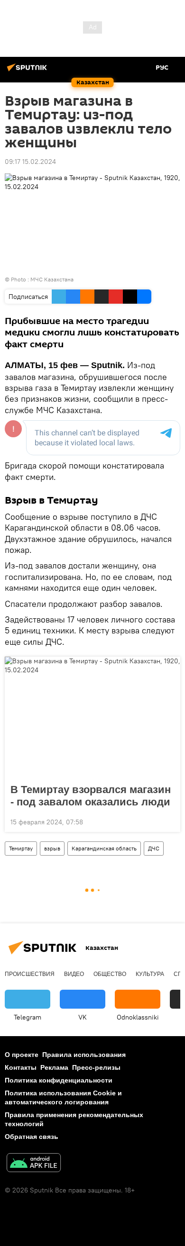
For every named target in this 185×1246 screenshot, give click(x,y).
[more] (169, 821)
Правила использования (84, 1054)
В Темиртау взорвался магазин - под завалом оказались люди (90, 796)
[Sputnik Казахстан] (28, 71)
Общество (109, 974)
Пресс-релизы (96, 1067)
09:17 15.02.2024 (30, 161)
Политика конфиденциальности (58, 1080)
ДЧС (153, 848)
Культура (150, 974)
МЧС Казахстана (52, 279)
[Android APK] (33, 1163)
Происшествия (30, 974)
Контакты (21, 1067)
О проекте (21, 1054)
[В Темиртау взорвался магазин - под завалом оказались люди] (92, 717)
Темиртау (21, 848)
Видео (74, 974)
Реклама (54, 1067)
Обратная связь (31, 1136)
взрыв (52, 848)
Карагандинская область (104, 848)
